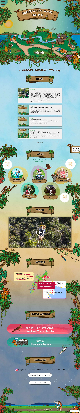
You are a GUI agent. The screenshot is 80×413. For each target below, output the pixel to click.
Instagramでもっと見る (40, 383)
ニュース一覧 (40, 142)
